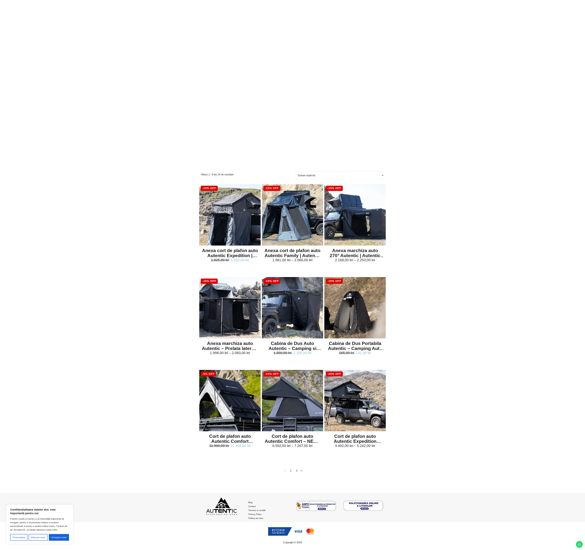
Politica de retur (255, 518)
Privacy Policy (255, 514)
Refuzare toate (38, 537)
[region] (39, 524)
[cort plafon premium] (230, 400)
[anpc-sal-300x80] (316, 505)
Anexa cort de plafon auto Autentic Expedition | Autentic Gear (230, 253)
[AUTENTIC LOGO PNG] (221, 507)
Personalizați (19, 537)
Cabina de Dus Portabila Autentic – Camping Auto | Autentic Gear (355, 346)
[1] (230, 215)
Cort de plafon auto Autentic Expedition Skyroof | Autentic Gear (355, 439)
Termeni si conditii (257, 510)
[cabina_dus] (292, 307)
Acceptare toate (59, 537)
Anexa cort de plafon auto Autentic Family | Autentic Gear (292, 253)
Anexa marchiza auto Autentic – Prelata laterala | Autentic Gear (230, 346)
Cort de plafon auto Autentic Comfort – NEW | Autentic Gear (292, 439)
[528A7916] (292, 400)
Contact (252, 506)
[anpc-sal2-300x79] (363, 505)
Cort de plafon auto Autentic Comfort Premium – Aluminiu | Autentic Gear (230, 439)
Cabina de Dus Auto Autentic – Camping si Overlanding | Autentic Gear (292, 346)
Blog (250, 502)
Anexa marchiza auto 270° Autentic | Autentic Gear (355, 253)
